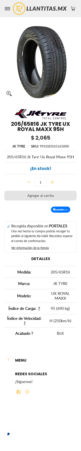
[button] (73, 8)
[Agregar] (52, 182)
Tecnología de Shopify (18, 428)
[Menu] (7, 8)
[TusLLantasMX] (40, 8)
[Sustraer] (29, 182)
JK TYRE (18, 146)
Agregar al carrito (40, 195)
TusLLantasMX (14, 420)
